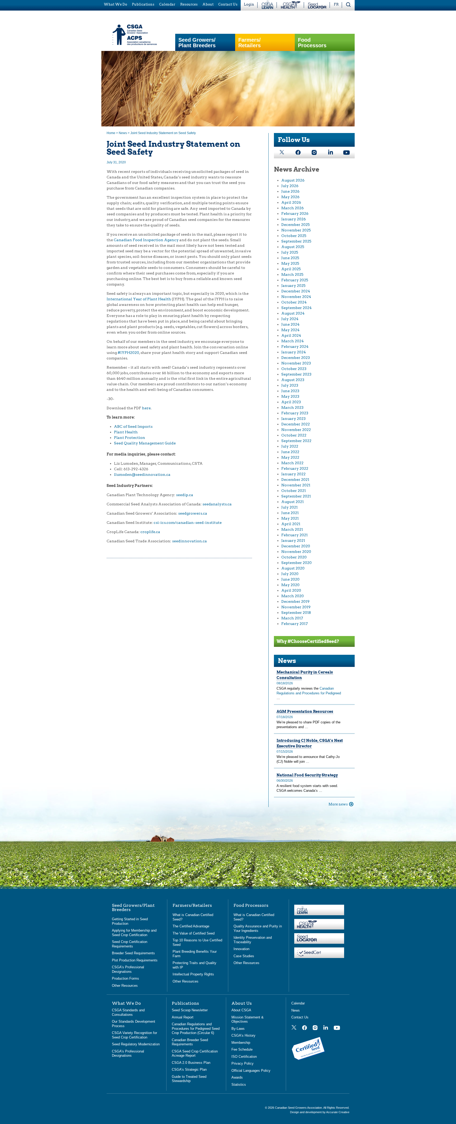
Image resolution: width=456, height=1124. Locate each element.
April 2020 (291, 590)
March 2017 (292, 618)
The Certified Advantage (191, 926)
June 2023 (290, 391)
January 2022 (293, 474)
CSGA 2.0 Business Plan (191, 1062)
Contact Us (299, 1017)
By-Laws (238, 1028)
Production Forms (125, 978)
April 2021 (290, 524)
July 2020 (289, 574)
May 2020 (290, 585)
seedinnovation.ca (189, 541)
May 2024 (290, 330)
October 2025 (293, 236)
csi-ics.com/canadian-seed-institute (188, 522)
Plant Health (126, 432)
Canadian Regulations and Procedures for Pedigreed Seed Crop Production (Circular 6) (196, 1028)
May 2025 (290, 263)
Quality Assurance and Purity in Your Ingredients (258, 928)
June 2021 (290, 513)
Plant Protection (129, 437)
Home (111, 133)
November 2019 (296, 607)
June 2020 (290, 579)
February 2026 (294, 213)
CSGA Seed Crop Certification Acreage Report (195, 1053)
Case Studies (244, 956)
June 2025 (290, 258)
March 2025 (292, 274)
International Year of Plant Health (139, 299)
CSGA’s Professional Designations (128, 969)
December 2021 (295, 479)
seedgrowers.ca (192, 513)
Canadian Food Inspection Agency (146, 240)
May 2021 (290, 518)
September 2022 (296, 441)
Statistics (238, 1084)
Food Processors (312, 42)
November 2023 (296, 363)
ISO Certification (244, 1056)
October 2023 (293, 369)
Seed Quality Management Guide (145, 443)
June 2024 (290, 324)
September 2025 (296, 241)
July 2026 (289, 186)
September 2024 (296, 308)
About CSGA (241, 1010)
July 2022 (289, 446)
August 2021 (292, 502)
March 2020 (292, 596)
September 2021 (296, 496)
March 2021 (292, 529)
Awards (237, 1077)
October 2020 (294, 557)
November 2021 (295, 485)
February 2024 (294, 346)
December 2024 (295, 291)
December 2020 (295, 546)
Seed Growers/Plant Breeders (197, 42)
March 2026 (292, 208)
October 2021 (293, 491)
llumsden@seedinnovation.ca (142, 474)
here (146, 408)
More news (338, 804)
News (123, 133)
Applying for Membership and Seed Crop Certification (134, 932)
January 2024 (293, 352)
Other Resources (125, 985)
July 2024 (289, 319)
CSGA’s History (243, 1035)
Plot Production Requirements (135, 960)
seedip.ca (184, 495)
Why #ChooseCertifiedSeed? (308, 641)
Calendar (298, 1003)
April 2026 (291, 202)
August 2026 (293, 180)
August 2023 (292, 380)
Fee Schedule (242, 1049)
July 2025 (289, 252)
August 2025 (292, 247)
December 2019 (295, 601)
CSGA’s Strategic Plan (189, 1069)
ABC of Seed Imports (133, 426)
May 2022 (290, 457)
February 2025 (294, 280)
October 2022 (293, 435)
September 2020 (296, 563)
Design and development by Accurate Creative (319, 1111)
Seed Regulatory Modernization (136, 1044)
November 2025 (296, 230)
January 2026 (293, 219)
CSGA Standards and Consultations (128, 1012)
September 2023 (296, 374)
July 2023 (289, 385)
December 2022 (295, 424)
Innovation (241, 949)
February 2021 (294, 535)
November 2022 (296, 430)
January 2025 (293, 285)
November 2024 (296, 297)
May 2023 (290, 396)
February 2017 (294, 624)
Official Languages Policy (250, 1070)
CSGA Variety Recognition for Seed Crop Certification (134, 1035)
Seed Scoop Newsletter (190, 1010)
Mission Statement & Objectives (247, 1019)
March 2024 (292, 341)
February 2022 (294, 468)
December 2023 (295, 357)
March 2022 (292, 463)
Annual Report (182, 1017)
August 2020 (293, 568)
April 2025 (291, 269)
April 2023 (291, 402)
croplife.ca (150, 532)
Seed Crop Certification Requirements (129, 944)
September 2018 (296, 612)
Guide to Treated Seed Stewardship (189, 1078)
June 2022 (290, 452)
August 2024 (293, 313)
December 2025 (295, 224)
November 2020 (296, 551)
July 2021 (289, 507)
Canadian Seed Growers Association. (299, 1107)
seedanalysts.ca (217, 504)
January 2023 (293, 418)
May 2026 (290, 197)
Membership (240, 1042)
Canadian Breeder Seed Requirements (190, 1042)
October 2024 (294, 302)
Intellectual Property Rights (193, 974)
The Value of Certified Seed (194, 933)
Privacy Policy (242, 1063)
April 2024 (291, 335)
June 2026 (290, 191)
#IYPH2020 (128, 352)
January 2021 (293, 540)
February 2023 (294, 413)
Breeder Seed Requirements (133, 953)
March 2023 (292, 407)
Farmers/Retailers (249, 42)
